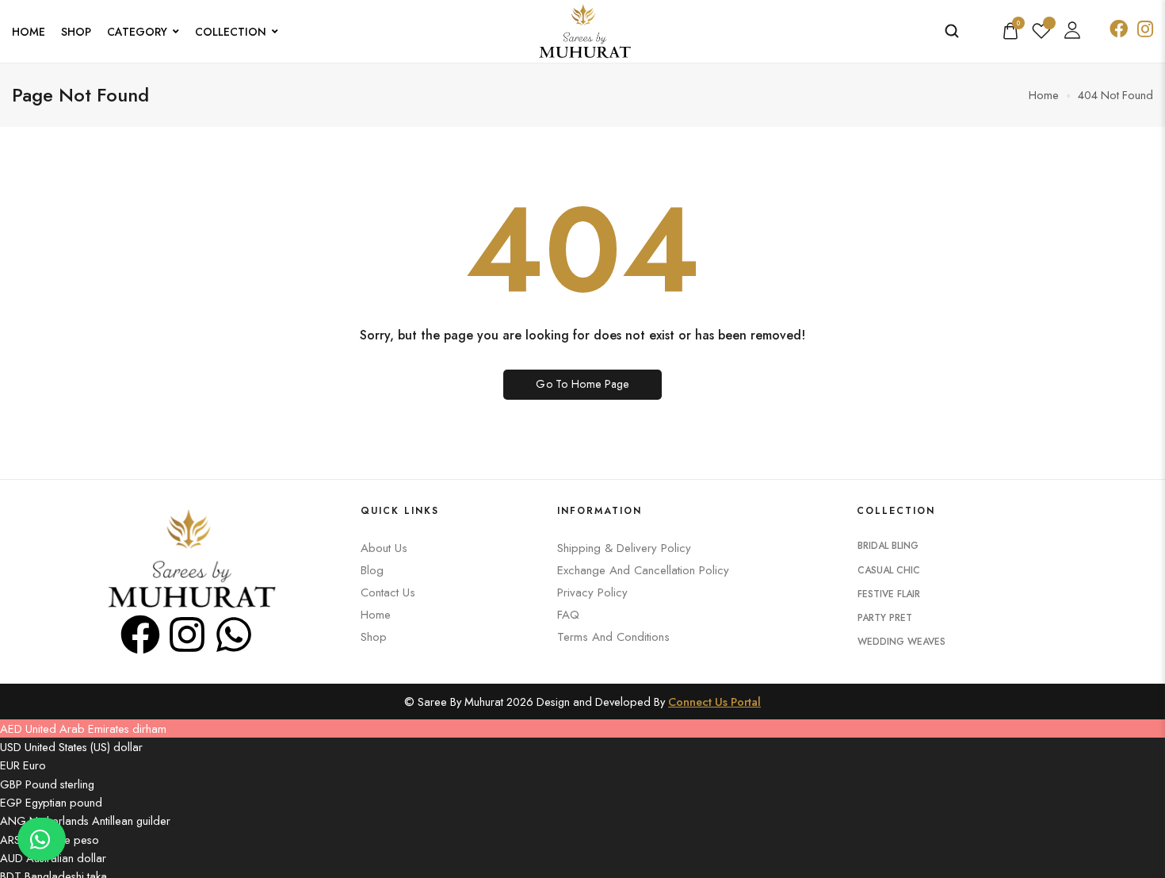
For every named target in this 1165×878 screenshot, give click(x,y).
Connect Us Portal (714, 701)
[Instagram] (187, 634)
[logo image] (582, 29)
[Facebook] (140, 634)
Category (137, 31)
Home (28, 31)
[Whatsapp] (234, 634)
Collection (230, 31)
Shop (76, 31)
